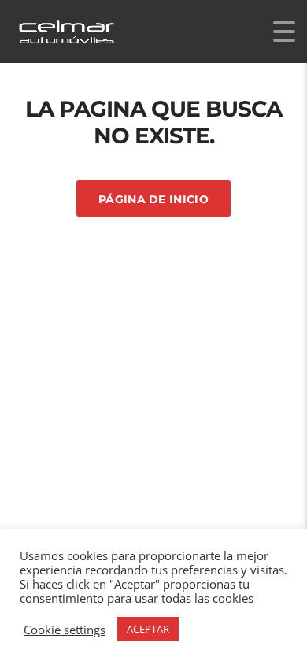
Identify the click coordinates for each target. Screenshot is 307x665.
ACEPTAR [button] (148, 629)
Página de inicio (153, 199)
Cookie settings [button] (64, 629)
